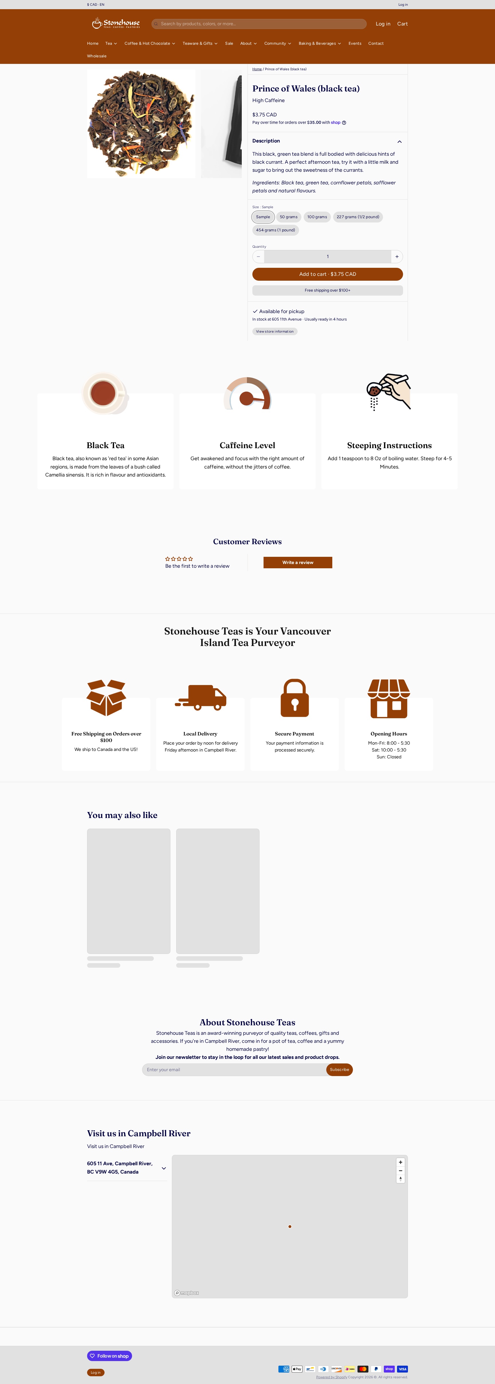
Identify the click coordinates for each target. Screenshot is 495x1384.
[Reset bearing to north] (400, 1179)
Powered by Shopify (331, 1377)
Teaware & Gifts (198, 43)
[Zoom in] (400, 1162)
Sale (229, 43)
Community (275, 43)
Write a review (297, 562)
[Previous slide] (96, 124)
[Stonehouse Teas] (116, 24)
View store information (275, 331)
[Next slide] (233, 124)
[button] (327, 274)
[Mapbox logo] (186, 1293)
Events (355, 43)
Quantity (259, 247)
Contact (376, 43)
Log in (403, 5)
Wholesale (97, 56)
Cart (402, 24)
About (246, 43)
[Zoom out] (400, 1170)
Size (262, 207)
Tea (108, 43)
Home (93, 43)
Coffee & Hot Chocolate (147, 43)
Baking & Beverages (317, 43)
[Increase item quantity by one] (397, 256)
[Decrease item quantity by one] (258, 256)
